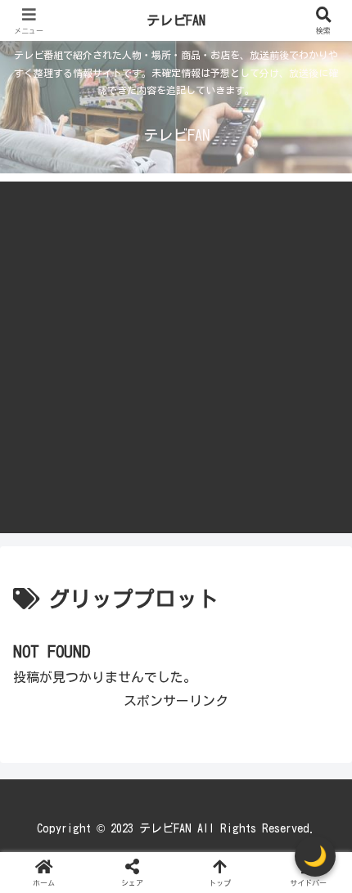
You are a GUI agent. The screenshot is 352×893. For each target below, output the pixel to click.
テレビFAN (176, 20)
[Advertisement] (176, 357)
